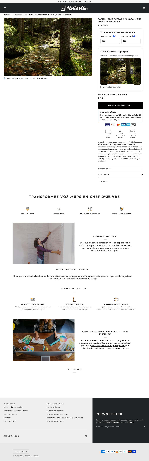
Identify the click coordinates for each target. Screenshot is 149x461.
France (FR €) (20, 451)
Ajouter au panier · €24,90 (120, 105)
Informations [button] (9, 404)
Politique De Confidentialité (57, 414)
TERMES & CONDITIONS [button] (55, 404)
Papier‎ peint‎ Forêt (20, 15)
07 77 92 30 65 (9, 421)
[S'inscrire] (142, 427)
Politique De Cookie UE (55, 421)
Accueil (7, 15)
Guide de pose (103, 174)
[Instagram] (86, 436)
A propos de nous (11, 414)
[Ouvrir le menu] (7, 8)
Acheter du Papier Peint (13, 407)
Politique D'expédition (55, 411)
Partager (104, 182)
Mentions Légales (53, 407)
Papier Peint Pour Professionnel (16, 411)
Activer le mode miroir (112, 87)
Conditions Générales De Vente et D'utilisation (65, 418)
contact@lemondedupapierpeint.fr (108, 345)
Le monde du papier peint (25, 456)
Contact (7, 418)
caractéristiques (105, 169)
